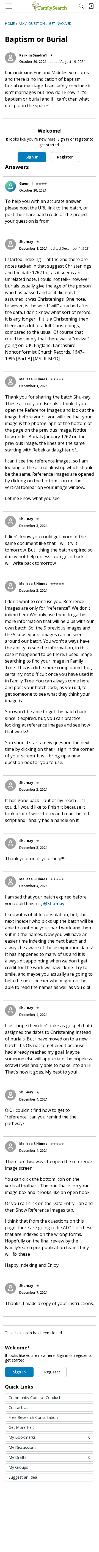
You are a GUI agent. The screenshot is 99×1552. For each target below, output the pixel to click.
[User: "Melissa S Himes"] (10, 381)
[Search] (81, 6)
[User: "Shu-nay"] (10, 244)
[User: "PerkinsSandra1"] (10, 57)
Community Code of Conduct (35, 1397)
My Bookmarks (49, 1437)
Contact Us (18, 1407)
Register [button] (65, 157)
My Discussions (22, 1447)
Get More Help (22, 1427)
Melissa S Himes (33, 379)
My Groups (18, 1467)
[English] (49, 6)
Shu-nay (26, 241)
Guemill (26, 183)
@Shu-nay (54, 903)
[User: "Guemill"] (10, 186)
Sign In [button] (32, 157)
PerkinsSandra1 (33, 55)
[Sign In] (91, 6)
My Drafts (49, 1457)
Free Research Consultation (33, 1417)
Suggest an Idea (23, 1477)
